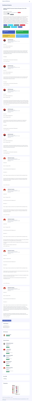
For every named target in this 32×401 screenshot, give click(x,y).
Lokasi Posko (23, 25)
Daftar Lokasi (17, 25)
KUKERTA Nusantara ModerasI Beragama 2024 (13, 41)
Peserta (5, 25)
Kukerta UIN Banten (6, 1)
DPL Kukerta (11, 25)
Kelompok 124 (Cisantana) (10, 91)
